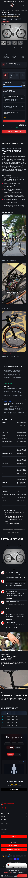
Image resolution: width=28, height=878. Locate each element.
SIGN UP (14, 836)
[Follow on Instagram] (5, 808)
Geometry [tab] (23, 143)
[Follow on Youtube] (8, 808)
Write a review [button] (14, 789)
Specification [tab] (6, 143)
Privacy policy (10, 854)
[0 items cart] (26, 5)
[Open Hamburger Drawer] (2, 5)
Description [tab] (15, 143)
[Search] (23, 5)
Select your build (15, 131)
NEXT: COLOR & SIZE (13, 120)
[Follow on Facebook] (2, 808)
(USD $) (14, 842)
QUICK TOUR (6, 21)
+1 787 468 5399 (15, 845)
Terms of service (17, 854)
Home (2, 10)
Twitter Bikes (12, 862)
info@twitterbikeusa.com (14, 849)
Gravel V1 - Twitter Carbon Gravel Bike (16, 10)
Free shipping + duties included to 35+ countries (13, 127)
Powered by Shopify (18, 862)
